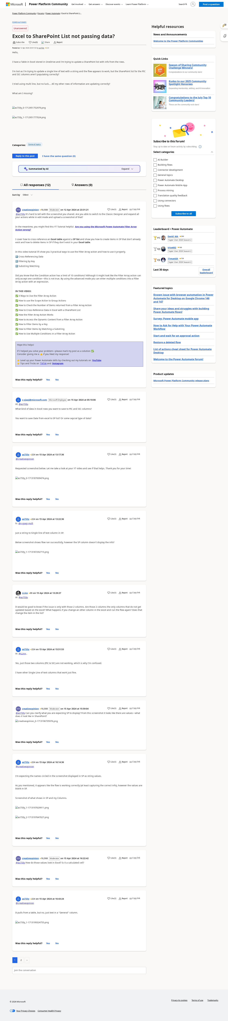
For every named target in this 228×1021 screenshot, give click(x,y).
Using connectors (167, 200)
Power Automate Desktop (171, 180)
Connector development (170, 170)
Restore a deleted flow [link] (167, 342)
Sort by (16, 194)
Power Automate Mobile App (172, 185)
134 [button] (182, 258)
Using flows (164, 206)
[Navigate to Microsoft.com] (14, 4)
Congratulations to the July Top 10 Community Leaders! (190, 99)
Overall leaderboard (206, 271)
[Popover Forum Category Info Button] (200, 147)
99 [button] (31, 593)
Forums (41, 13)
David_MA (173, 236)
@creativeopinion (25, 458)
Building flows (165, 165)
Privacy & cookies (179, 1000)
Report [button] (59, 42)
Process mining (166, 190)
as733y (41, 48)
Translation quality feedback (172, 195)
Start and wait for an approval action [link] (176, 335)
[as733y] (18, 454)
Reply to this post (25, 155)
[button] (183, 4)
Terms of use (197, 1000)
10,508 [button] (44, 209)
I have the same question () (59, 156)
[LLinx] (18, 593)
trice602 (172, 247)
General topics (34, 144)
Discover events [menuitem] (113, 4)
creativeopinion (30, 209)
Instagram (57, 363)
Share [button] (47, 42)
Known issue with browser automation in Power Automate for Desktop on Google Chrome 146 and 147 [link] (183, 298)
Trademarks (212, 1000)
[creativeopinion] (18, 209)
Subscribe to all (183, 213)
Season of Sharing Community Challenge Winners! (187, 66)
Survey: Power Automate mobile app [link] (176, 318)
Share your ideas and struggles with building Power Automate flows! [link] (181, 310)
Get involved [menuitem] (77, 4)
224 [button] (47, 48)
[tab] (35, 186)
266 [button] (182, 236)
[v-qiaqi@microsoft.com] (18, 400)
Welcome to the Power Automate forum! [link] (178, 359)
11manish (173, 258)
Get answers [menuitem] (94, 4)
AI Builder (163, 159)
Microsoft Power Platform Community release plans (181, 380)
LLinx (25, 593)
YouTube (96, 360)
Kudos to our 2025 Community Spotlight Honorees (187, 82)
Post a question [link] (211, 4)
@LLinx (22, 653)
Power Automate (53, 13)
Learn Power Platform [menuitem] (136, 4)
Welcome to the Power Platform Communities (178, 41)
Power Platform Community (48, 4)
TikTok (43, 363)
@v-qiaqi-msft (25, 523)
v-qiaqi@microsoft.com (34, 399)
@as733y (20, 214)
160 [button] (180, 247)
